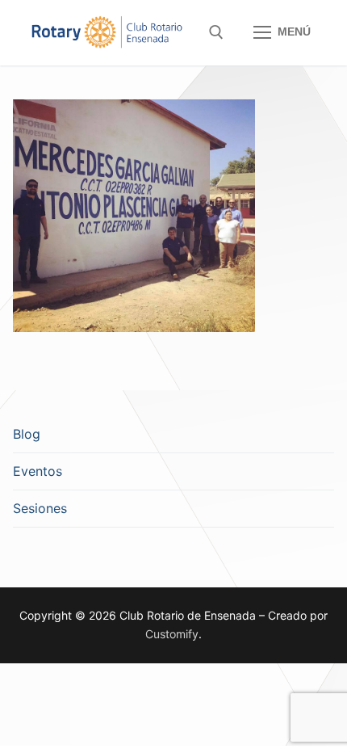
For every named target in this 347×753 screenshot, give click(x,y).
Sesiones (40, 508)
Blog (26, 434)
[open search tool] (216, 32)
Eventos (37, 471)
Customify (172, 634)
